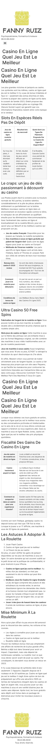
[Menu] (5, 43)
